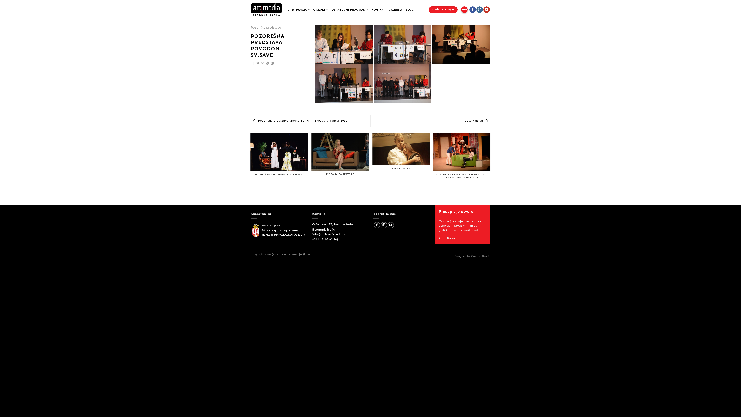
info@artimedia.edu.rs (328, 234)
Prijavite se (447, 238)
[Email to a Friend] (262, 63)
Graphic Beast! (480, 256)
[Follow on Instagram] (479, 9)
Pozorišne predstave (266, 27)
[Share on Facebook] (253, 63)
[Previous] (251, 168)
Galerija (395, 9)
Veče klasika (474, 120)
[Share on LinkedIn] (272, 63)
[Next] (490, 168)
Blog (410, 9)
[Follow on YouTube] (486, 9)
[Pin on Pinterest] (267, 63)
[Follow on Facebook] (472, 9)
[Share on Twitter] (258, 63)
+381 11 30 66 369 (325, 239)
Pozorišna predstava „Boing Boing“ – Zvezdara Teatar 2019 (302, 120)
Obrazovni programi (349, 9)
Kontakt (378, 9)
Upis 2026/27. (297, 9)
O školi (319, 9)
